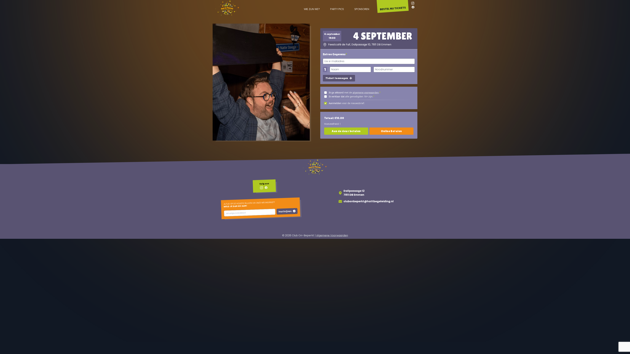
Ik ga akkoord (336, 92)
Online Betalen (391, 131)
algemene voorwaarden (366, 92)
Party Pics (337, 9)
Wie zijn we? (312, 9)
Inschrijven (285, 211)
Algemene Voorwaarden (332, 235)
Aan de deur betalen (346, 131)
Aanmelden (335, 103)
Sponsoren (361, 9)
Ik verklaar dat (337, 96)
